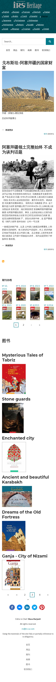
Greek (5, 29)
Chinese (44, 16)
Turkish (6, 16)
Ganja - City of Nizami (25, 556)
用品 (15, 50)
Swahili (37, 29)
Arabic (15, 16)
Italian (47, 12)
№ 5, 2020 (21, 305)
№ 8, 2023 (35, 286)
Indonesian (33, 20)
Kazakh (30, 24)
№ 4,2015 (34, 305)
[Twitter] (34, 607)
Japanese (7, 20)
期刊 (22, 50)
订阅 (3, 261)
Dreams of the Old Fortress (21, 515)
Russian (16, 12)
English (6, 12)
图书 (37, 50)
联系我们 (46, 50)
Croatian (26, 29)
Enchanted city (18, 438)
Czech (24, 16)
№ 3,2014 (48, 305)
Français (26, 12)
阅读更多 (9, 130)
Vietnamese (8, 24)
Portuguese (20, 20)
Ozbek (46, 29)
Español (34, 16)
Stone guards (16, 399)
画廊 (30, 50)
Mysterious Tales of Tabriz (22, 358)
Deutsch (37, 12)
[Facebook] (12, 607)
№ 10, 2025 (4, 287)
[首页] (27, 5)
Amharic (20, 24)
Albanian (15, 29)
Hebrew (40, 24)
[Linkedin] (27, 607)
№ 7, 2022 (49, 286)
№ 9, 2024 (21, 286)
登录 (45, 134)
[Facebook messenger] (19, 607)
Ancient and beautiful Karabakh (25, 480)
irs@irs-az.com (28, 629)
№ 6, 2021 (7, 305)
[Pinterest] (42, 607)
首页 (8, 50)
